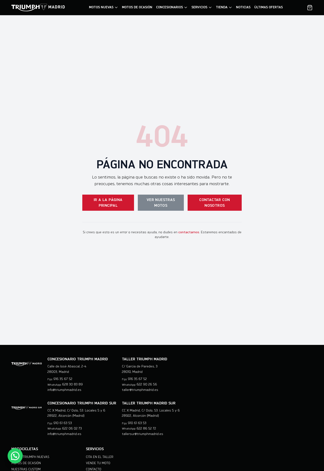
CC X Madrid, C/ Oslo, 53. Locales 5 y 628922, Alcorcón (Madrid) (76, 413)
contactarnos (188, 232)
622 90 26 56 (147, 384)
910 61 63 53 (62, 423)
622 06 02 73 (72, 428)
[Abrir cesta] (310, 7)
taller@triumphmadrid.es (140, 390)
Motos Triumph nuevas (30, 457)
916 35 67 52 (62, 379)
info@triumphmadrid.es (64, 390)
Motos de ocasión (26, 463)
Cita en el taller (99, 457)
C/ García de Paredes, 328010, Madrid (139, 369)
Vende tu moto (98, 463)
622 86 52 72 (146, 428)
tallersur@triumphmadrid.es (142, 434)
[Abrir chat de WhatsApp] (15, 455)
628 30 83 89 (72, 384)
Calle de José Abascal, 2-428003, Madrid (66, 369)
